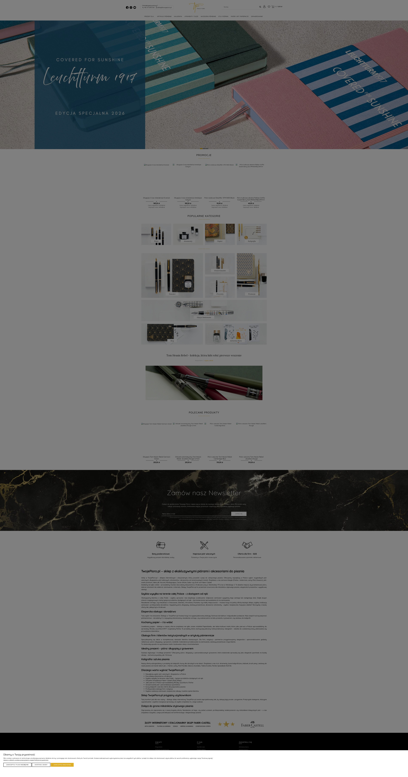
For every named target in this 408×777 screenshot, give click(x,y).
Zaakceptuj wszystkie (62, 765)
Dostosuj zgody (41, 765)
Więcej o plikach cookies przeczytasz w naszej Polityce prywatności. (26, 760)
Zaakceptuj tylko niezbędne (17, 765)
